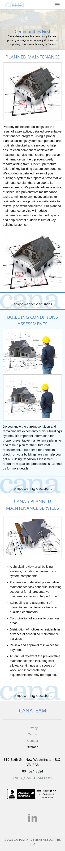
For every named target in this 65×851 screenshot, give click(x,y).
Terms (32, 734)
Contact (32, 740)
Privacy (32, 728)
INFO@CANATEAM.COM (32, 778)
